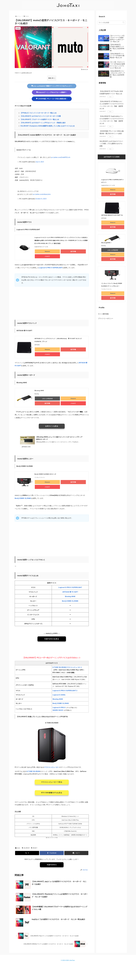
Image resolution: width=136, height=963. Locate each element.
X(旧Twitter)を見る (52, 639)
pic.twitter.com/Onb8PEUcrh (60, 157)
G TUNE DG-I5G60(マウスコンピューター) (67, 667)
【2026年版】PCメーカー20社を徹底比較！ (53, 98)
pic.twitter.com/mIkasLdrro (42, 194)
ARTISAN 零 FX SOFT (70, 592)
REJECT (35, 848)
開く (53, 78)
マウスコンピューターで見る (51, 782)
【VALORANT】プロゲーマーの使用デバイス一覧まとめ (39, 119)
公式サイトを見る (51, 426)
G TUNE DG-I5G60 (33, 771)
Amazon (47, 251)
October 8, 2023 (41, 199)
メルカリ (47, 256)
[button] (76, 853)
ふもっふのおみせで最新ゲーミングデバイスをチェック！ (52, 86)
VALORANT (26, 848)
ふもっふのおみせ (47, 398)
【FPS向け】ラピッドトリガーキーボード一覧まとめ (38, 113)
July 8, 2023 (40, 162)
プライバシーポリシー (105, 318)
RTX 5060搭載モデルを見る (51, 792)
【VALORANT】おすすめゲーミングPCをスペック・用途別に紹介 (43, 122)
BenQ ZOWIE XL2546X (61, 703)
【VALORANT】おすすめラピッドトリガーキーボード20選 (40, 116)
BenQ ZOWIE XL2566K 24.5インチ (45, 474)
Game (18, 848)
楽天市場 (73, 251)
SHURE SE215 (58, 710)
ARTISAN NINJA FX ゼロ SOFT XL (112, 215)
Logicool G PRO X (59, 707)
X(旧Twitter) (51, 864)
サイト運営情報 (103, 314)
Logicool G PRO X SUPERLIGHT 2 (65, 690)
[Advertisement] (52, 305)
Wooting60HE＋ (106, 242)
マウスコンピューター (51, 767)
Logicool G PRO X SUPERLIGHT (50, 267)
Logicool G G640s (59, 695)
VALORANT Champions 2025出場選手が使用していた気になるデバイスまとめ (47, 126)
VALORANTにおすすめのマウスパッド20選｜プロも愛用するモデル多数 (111, 143)
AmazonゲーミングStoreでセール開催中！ (52, 92)
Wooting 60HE (39, 390)
